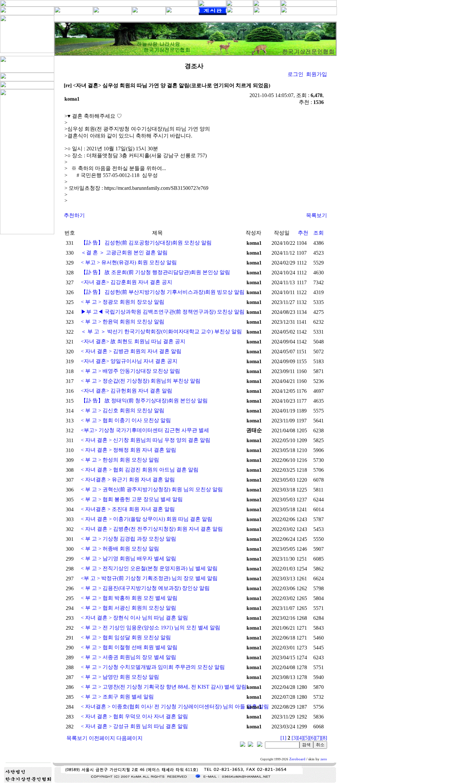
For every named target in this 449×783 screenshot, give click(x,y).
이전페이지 (102, 738)
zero (323, 759)
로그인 (295, 74)
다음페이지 (129, 738)
